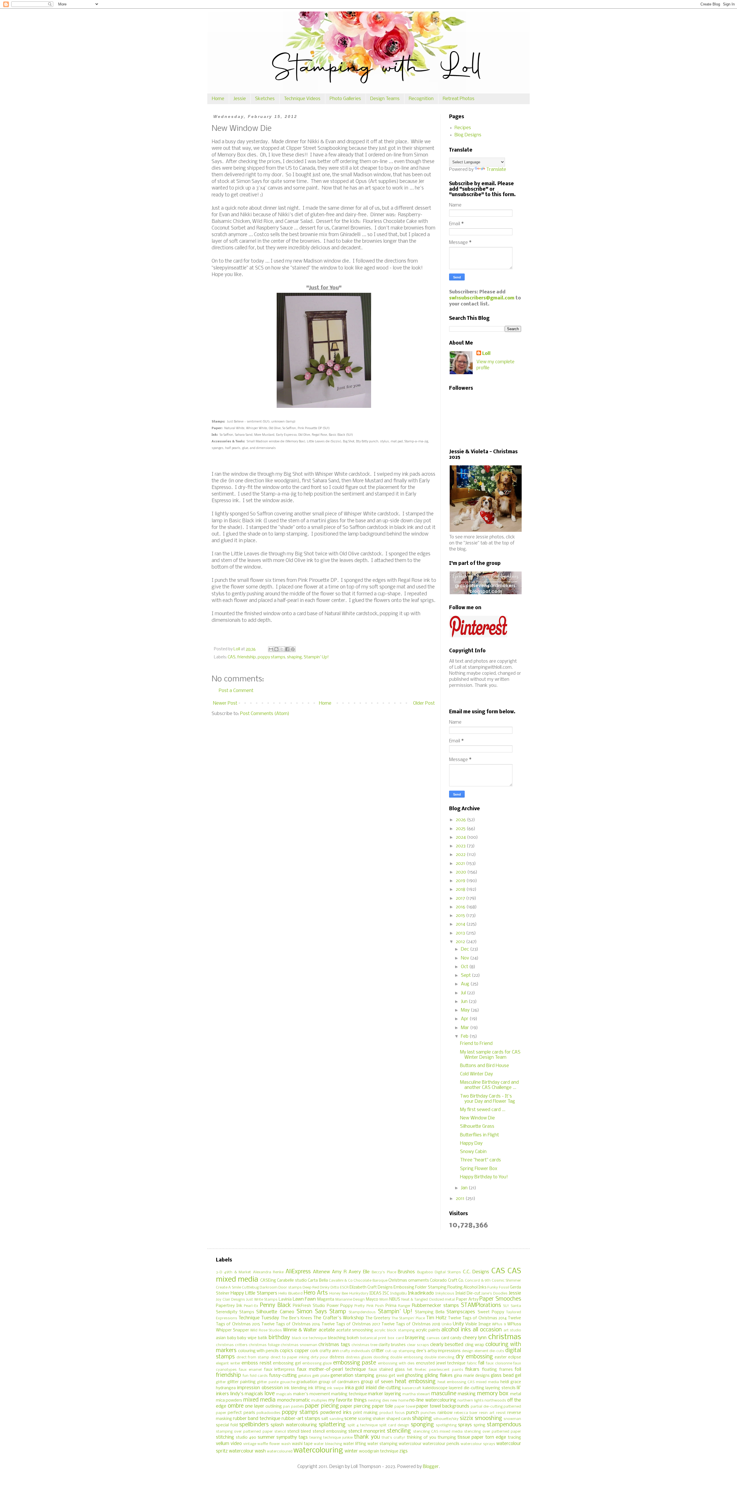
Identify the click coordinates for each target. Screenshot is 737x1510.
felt (410, 1370)
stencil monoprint (366, 1431)
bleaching (337, 1338)
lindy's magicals (246, 1394)
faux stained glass (386, 1370)
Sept (466, 975)
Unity (458, 1324)
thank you (367, 1437)
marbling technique (349, 1394)
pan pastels (293, 1406)
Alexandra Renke (268, 1272)
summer (266, 1437)
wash (286, 1444)
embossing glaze (317, 1363)
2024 (461, 837)
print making (365, 1413)
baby (231, 1338)
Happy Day (471, 1143)
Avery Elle (359, 1272)
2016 (461, 907)
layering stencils (500, 1388)
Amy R (339, 1272)
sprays (465, 1425)
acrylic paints (428, 1330)
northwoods (495, 1400)
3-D (219, 1272)
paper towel (404, 1406)
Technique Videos (302, 98)
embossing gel (287, 1363)
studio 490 (246, 1438)
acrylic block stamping (394, 1330)
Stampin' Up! (316, 657)
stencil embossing (330, 1431)
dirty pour (319, 1357)
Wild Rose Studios (266, 1330)
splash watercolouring (294, 1425)
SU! (506, 1306)
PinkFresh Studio (309, 1306)
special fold (227, 1425)
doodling (381, 1357)
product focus (392, 1413)
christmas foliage (264, 1345)
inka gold (354, 1387)
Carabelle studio (292, 1280)
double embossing (406, 1357)
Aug (465, 984)
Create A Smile (228, 1287)
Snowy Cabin (473, 1151)
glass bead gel (506, 1375)
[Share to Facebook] (287, 649)
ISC (386, 1293)
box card (396, 1338)
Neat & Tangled (414, 1299)
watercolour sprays (478, 1444)
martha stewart (416, 1394)
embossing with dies (396, 1363)
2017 (461, 898)
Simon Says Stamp (321, 1312)
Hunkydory (358, 1293)
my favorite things (347, 1400)
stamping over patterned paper (244, 1431)
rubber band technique (256, 1418)
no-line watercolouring (432, 1400)
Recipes (463, 127)
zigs (403, 1451)
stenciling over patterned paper (492, 1431)
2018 (461, 889)
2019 (461, 880)
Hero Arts (316, 1293)
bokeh (353, 1338)
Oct (465, 966)
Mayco (372, 1299)
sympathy (286, 1437)
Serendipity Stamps (235, 1312)
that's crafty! (393, 1438)
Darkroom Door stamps (280, 1287)
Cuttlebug (250, 1287)
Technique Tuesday (258, 1318)
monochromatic (293, 1400)
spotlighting (446, 1425)
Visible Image (478, 1324)
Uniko (447, 1324)
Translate (496, 169)
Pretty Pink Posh (369, 1306)
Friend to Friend (476, 1043)
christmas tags (334, 1344)
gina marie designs (472, 1376)
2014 (461, 924)
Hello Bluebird (290, 1293)
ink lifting (317, 1388)
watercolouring (318, 1450)
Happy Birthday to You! (484, 1177)
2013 (461, 933)
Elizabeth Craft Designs (371, 1287)
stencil (280, 1431)
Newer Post (225, 703)
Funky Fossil (498, 1287)
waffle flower (268, 1444)
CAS (231, 657)
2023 (461, 846)
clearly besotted (446, 1344)
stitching (225, 1437)
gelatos (304, 1376)
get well (396, 1376)
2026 (461, 819)
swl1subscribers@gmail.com (481, 298)
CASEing (268, 1280)
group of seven (377, 1381)
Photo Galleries (345, 98)
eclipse (514, 1357)
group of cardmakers (339, 1382)
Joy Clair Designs (230, 1299)
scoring (365, 1419)
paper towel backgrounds (442, 1406)
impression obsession (259, 1387)
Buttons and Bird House (484, 1065)
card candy (451, 1338)
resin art (486, 1413)
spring (479, 1425)
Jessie (239, 98)
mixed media (259, 1400)
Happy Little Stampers (254, 1293)
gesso (382, 1376)
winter (351, 1451)
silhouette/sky (446, 1419)
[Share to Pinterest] (293, 649)
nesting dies (378, 1400)
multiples (319, 1400)
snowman (512, 1419)
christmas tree (364, 1345)
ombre (236, 1406)
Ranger (404, 1306)
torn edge (495, 1437)
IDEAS (375, 1293)
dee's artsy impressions (438, 1351)
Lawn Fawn (304, 1299)
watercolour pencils (441, 1444)
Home (218, 98)
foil (518, 1369)
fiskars (472, 1369)
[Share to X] (282, 649)
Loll (486, 353)
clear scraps (418, 1345)
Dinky (325, 1287)
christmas (504, 1337)
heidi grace (510, 1382)
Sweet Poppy (491, 1312)
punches (428, 1413)
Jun (465, 1001)
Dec (465, 949)
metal (515, 1394)
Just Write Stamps (262, 1299)
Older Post (424, 703)
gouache (287, 1382)
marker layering (384, 1394)
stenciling (399, 1431)
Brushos (406, 1272)
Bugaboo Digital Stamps (439, 1272)
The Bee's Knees (296, 1318)
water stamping (382, 1444)
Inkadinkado (421, 1293)
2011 (461, 1198)
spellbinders (254, 1425)
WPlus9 (514, 1324)
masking (467, 1394)
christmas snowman (299, 1345)
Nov (465, 958)
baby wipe (247, 1338)
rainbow (445, 1413)
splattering (332, 1425)
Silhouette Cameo (275, 1312)
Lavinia (285, 1299)
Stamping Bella (430, 1312)
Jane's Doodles (494, 1293)
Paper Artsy (467, 1299)
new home (399, 1400)
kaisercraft (411, 1388)
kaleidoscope (435, 1388)
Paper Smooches (500, 1299)
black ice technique (309, 1338)
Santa (516, 1306)
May (466, 1010)
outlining (273, 1406)
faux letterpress (279, 1370)
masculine (443, 1394)
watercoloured (279, 1451)
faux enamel (250, 1370)
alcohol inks (456, 1330)
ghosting (414, 1375)
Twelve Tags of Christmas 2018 (410, 1324)
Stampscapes (461, 1312)
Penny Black (275, 1305)
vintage (249, 1444)
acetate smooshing (354, 1330)
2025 (461, 828)
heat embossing (415, 1382)
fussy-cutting (283, 1375)
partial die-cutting (487, 1406)
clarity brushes (392, 1345)
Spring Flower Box (478, 1168)
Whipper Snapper (232, 1330)
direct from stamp (253, 1357)
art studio (512, 1330)
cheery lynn (475, 1337)
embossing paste (354, 1363)
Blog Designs (468, 135)
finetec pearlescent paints (439, 1370)
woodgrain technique (378, 1451)
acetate (327, 1330)
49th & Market (237, 1272)
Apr (465, 1018)
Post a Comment (236, 690)
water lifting (354, 1444)
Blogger (431, 1466)
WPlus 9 (499, 1324)
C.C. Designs (476, 1272)
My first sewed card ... (482, 1109)
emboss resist (256, 1363)
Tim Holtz (436, 1318)
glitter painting (241, 1382)
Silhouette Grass (477, 1126)
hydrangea (226, 1388)
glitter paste (268, 1382)
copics (286, 1350)
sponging (422, 1425)
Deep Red (311, 1287)
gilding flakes (438, 1375)
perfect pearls (241, 1413)
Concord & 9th (478, 1280)
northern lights (470, 1400)
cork (314, 1351)
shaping (294, 657)
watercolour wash (247, 1451)
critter (377, 1350)
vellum (222, 1443)
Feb (465, 1036)
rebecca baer (466, 1413)
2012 (461, 941)
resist (501, 1413)
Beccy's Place (384, 1272)
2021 (461, 863)
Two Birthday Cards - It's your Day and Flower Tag (487, 1099)
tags (303, 1437)
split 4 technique (362, 1425)
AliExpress (298, 1272)
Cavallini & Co (341, 1280)
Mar (465, 1027)
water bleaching (328, 1444)
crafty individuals (355, 1351)
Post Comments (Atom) (264, 713)
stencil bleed (299, 1431)
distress (337, 1357)
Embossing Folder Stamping (420, 1287)
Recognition (421, 98)
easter (501, 1357)
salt (324, 1419)
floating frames (497, 1370)
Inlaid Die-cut (467, 1293)
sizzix (466, 1418)
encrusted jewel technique (441, 1363)
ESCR (344, 1287)
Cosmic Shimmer (506, 1280)
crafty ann (329, 1351)
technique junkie (338, 1438)
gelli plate (320, 1376)
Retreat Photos (458, 98)
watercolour (410, 1444)
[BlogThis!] (276, 649)
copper (302, 1350)
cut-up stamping (400, 1351)
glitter (221, 1382)
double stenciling (439, 1357)
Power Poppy (340, 1306)
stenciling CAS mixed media (438, 1431)
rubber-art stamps (301, 1418)
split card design (394, 1425)
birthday (279, 1338)
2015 (461, 915)
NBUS (394, 1299)
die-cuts (496, 1351)
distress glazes (359, 1357)
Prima (390, 1306)
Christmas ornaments (408, 1280)
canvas (433, 1338)
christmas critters (232, 1345)
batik (262, 1338)
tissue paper (470, 1437)
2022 (461, 854)
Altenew (321, 1272)
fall (481, 1363)
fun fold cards (255, 1376)
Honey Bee (338, 1293)
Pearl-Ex (251, 1306)
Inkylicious (444, 1293)
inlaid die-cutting (383, 1387)
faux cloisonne (499, 1363)
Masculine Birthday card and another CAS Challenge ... (489, 1085)
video (236, 1443)
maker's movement (311, 1394)
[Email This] (271, 649)
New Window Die (477, 1118)
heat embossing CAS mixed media (468, 1382)
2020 (461, 872)
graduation (307, 1382)
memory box (493, 1394)
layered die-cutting (466, 1388)
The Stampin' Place (408, 1318)
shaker (379, 1419)
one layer (254, 1406)
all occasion (487, 1330)
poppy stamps (271, 657)
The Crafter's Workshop (338, 1318)
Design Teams (385, 98)
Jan (465, 1188)
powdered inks (336, 1412)
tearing (315, 1438)
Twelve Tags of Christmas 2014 (477, 1318)
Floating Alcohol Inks (467, 1287)
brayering (415, 1337)
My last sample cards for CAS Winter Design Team (490, 1055)
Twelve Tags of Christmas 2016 (290, 1324)
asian (221, 1338)
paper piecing (322, 1406)
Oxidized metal (442, 1299)
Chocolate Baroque (370, 1280)
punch (412, 1412)
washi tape (302, 1444)
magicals (284, 1394)
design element (475, 1351)
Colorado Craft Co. (447, 1280)
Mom (383, 1299)
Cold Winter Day (476, 1074)
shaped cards (398, 1419)
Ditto (334, 1287)
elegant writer (228, 1363)
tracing (514, 1438)
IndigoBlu (398, 1293)
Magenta (325, 1299)
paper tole (382, 1406)
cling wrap (474, 1345)
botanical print (373, 1338)
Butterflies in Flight (479, 1135)
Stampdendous (362, 1312)
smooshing (488, 1418)
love (270, 1394)
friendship (246, 657)
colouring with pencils (258, 1351)
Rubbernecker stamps (435, 1305)
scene (350, 1418)
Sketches (265, 98)
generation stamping (352, 1375)
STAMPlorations (481, 1305)
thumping (447, 1438)
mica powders (229, 1400)
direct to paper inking (290, 1357)
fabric (472, 1363)
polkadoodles (268, 1413)
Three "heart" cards (480, 1160)
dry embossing (474, 1357)
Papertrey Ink (229, 1306)
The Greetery (377, 1318)
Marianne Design (350, 1299)
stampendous (504, 1425)
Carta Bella (318, 1280)
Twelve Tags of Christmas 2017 (351, 1324)
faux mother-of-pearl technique (331, 1369)
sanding (336, 1419)
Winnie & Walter (300, 1330)
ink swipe (335, 1388)
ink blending (295, 1388)
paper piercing (355, 1406)
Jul (464, 993)
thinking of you (421, 1438)
